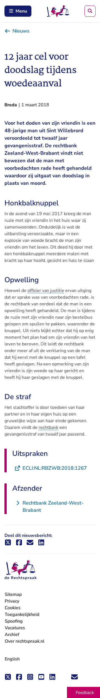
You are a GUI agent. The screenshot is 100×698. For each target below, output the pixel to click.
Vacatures (14, 628)
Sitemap (13, 594)
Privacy (12, 601)
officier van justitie (46, 290)
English (12, 659)
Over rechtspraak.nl (24, 641)
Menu (21, 11)
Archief (12, 634)
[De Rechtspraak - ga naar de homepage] (20, 570)
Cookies (13, 608)
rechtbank (48, 427)
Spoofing (14, 621)
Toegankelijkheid (22, 614)
